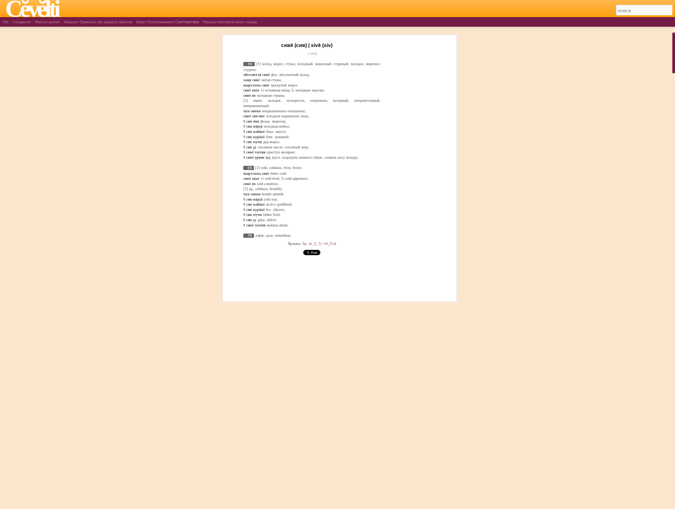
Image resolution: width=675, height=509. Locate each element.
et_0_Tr (315, 243)
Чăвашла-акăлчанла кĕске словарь (230, 21)
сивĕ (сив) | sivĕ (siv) (306, 45)
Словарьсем (21, 21)
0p (304, 243)
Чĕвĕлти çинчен (47, 21)
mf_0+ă (330, 243)
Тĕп (6, 21)
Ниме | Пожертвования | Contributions (167, 21)
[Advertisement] (409, 124)
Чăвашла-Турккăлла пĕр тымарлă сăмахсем (98, 21)
